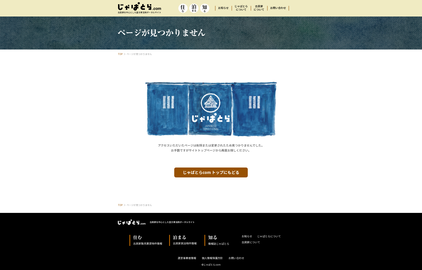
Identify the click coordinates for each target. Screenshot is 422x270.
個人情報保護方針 (212, 258)
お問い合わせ (278, 8)
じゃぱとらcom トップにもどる (211, 172)
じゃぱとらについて (241, 7)
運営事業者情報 (187, 258)
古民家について (259, 7)
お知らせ (223, 8)
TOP (120, 54)
